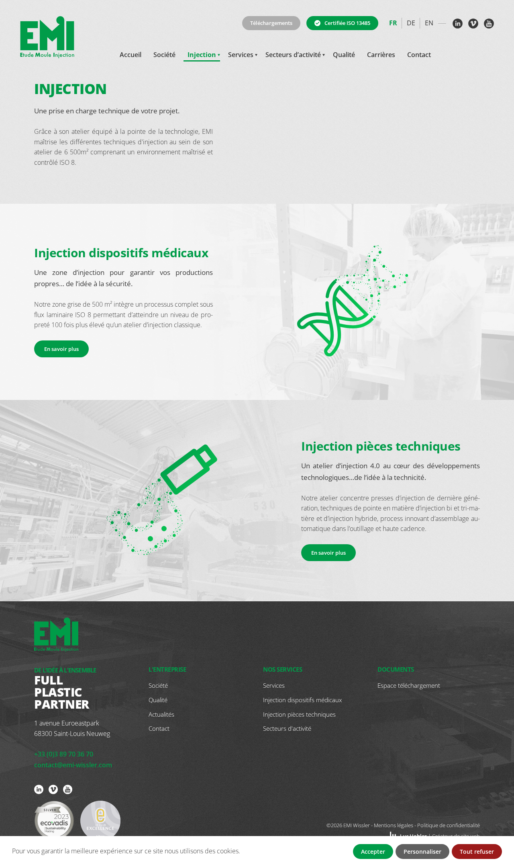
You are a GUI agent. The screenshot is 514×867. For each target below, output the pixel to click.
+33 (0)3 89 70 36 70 (63, 754)
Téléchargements (271, 23)
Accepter (373, 851)
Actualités (161, 714)
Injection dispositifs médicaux (302, 700)
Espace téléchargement (408, 685)
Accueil (130, 54)
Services (240, 54)
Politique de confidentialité (448, 825)
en (429, 22)
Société (164, 54)
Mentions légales (393, 825)
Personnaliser (422, 851)
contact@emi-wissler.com (73, 764)
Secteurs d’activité (293, 54)
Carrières (381, 54)
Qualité (344, 54)
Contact (419, 54)
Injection (202, 54)
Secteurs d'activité (287, 728)
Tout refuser (477, 851)
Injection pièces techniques (299, 714)
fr (393, 22)
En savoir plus (61, 349)
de (411, 22)
